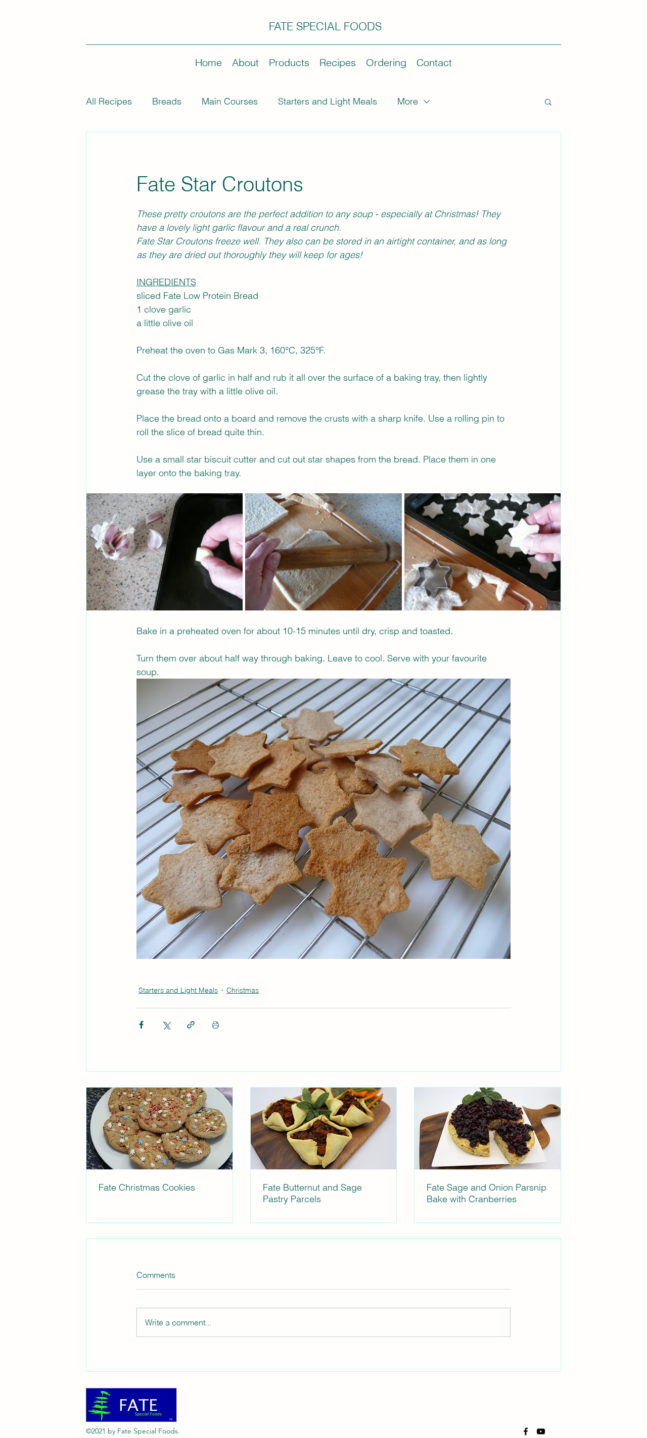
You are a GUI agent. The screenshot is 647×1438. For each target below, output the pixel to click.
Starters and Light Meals (327, 101)
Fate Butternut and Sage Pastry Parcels (312, 1193)
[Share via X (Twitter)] (166, 1025)
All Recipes (109, 101)
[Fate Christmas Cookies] (159, 1128)
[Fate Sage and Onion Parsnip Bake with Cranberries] (487, 1128)
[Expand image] (164, 551)
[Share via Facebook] (141, 1025)
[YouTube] (541, 1431)
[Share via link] (191, 1025)
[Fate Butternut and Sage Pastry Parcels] (324, 1128)
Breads (166, 101)
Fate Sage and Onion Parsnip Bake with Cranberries (486, 1193)
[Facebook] (526, 1431)
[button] (548, 101)
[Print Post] (215, 1025)
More (407, 101)
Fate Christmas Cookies (147, 1187)
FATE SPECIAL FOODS (325, 26)
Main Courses (230, 101)
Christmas (242, 990)
